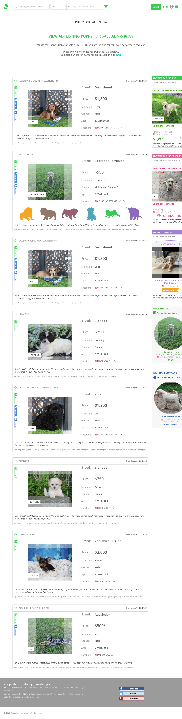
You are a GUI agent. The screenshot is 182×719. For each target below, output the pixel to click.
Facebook (133, 688)
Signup (156, 6)
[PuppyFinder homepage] (6, 6)
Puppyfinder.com (11, 687)
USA (96, 127)
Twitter (133, 693)
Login (165, 6)
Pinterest (133, 698)
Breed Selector (25, 694)
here (118, 54)
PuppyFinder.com (13, 684)
